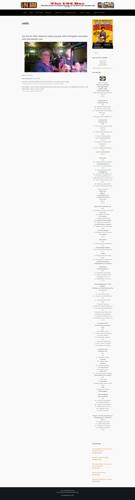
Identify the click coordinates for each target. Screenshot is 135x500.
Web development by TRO (67, 495)
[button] (49, 13)
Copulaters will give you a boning (101, 479)
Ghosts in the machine (98, 472)
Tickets (102, 96)
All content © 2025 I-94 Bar (67, 490)
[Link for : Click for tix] (102, 34)
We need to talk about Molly (100, 457)
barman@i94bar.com (106, 68)
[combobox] (102, 52)
